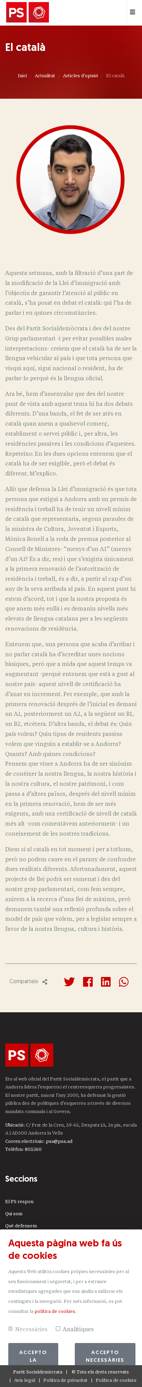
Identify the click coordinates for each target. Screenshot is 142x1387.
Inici (22, 75)
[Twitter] (69, 981)
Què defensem (21, 1225)
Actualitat (45, 75)
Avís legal (24, 1380)
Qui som (13, 1213)
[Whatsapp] (124, 981)
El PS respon (19, 1201)
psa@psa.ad (59, 1141)
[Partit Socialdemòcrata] (27, 13)
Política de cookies (116, 1380)
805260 (33, 1149)
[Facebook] (88, 981)
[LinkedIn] (106, 981)
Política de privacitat (65, 1380)
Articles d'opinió (80, 75)
